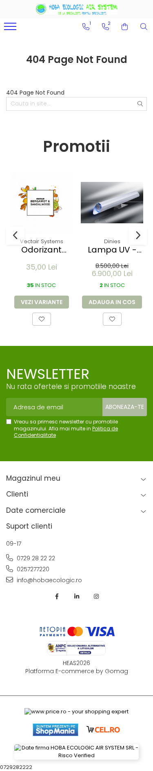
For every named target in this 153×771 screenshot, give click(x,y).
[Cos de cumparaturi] (124, 27)
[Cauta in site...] (144, 27)
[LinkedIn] (77, 596)
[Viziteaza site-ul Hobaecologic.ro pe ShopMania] (55, 729)
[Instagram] (96, 596)
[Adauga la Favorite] (41, 319)
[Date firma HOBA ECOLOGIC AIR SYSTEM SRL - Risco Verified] (76, 751)
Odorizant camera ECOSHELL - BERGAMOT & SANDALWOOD (41, 250)
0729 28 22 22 (35, 558)
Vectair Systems (41, 241)
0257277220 (32, 569)
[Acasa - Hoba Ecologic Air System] (77, 9)
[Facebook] (57, 596)
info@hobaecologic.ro (48, 580)
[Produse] (11, 29)
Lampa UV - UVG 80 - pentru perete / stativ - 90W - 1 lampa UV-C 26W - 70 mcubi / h (112, 250)
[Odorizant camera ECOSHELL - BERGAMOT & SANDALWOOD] (41, 203)
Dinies (112, 241)
